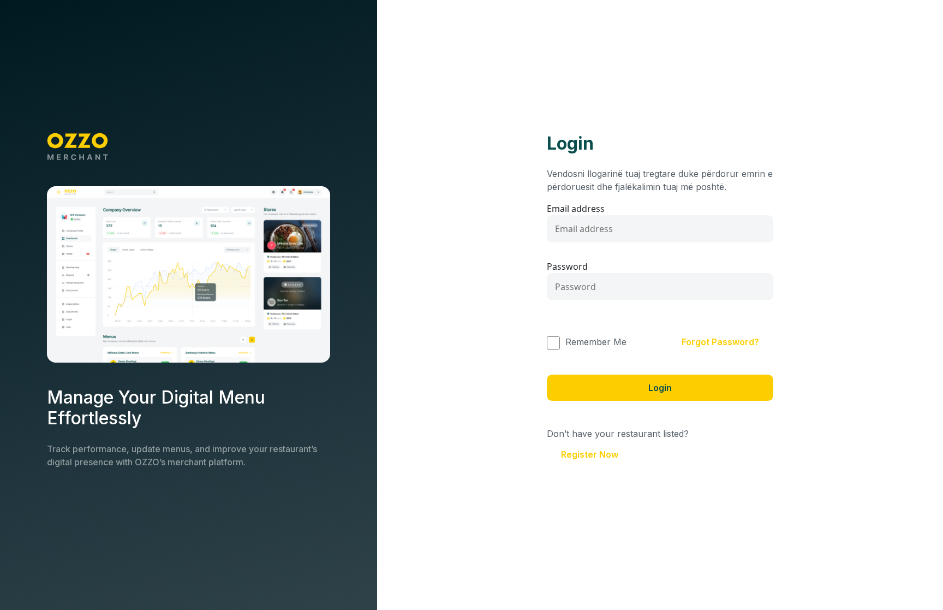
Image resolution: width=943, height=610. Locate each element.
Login (660, 387)
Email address (576, 209)
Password (567, 266)
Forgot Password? (720, 341)
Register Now (589, 454)
